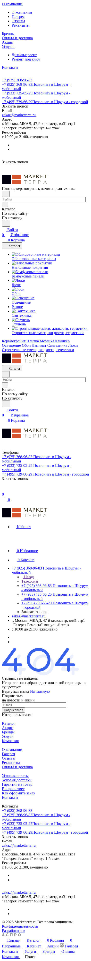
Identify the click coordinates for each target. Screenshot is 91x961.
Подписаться (13, 710)
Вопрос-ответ (13, 789)
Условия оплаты (15, 776)
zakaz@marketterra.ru (19, 115)
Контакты (10, 797)
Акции (7, 728)
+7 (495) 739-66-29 (45, 102)
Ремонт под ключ (26, 59)
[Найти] (6, 223)
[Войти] (4, 489)
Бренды (8, 732)
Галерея (18, 17)
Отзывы (18, 21)
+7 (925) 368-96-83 (17, 80)
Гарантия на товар (17, 784)
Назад (28, 577)
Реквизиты (21, 25)
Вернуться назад (15, 691)
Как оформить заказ (18, 793)
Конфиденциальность (20, 926)
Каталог (8, 723)
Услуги (8, 736)
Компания (10, 741)
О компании (22, 12)
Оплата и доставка (17, 767)
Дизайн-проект (24, 55)
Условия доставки (17, 780)
